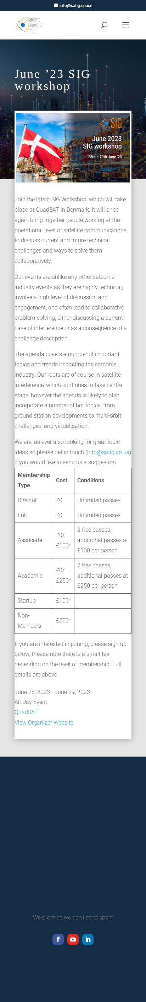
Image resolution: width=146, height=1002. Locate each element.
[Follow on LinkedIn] (88, 939)
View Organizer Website (44, 722)
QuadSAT (26, 712)
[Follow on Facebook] (58, 939)
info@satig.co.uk (108, 452)
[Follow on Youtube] (73, 939)
